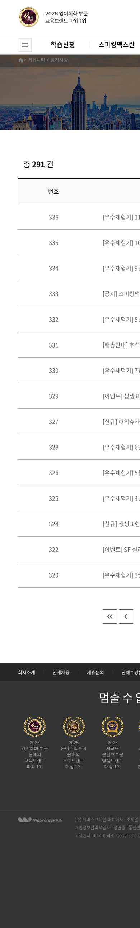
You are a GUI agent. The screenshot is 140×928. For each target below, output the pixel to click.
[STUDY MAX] (40, 819)
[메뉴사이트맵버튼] (25, 45)
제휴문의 (95, 672)
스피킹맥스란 (117, 44)
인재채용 (61, 672)
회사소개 (26, 672)
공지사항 (59, 59)
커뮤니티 (36, 59)
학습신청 (63, 44)
